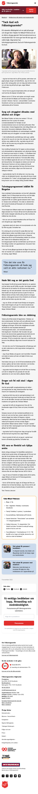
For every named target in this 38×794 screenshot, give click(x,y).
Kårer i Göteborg (6, 704)
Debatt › (4, 736)
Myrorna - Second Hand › (8, 716)
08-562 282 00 (6, 687)
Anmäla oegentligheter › (8, 739)
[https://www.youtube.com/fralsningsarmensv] (19, 776)
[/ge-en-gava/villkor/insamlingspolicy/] (9, 749)
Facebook (16, 589)
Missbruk (4, 17)
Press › (4, 733)
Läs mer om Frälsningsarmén (10, 655)
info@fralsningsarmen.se (9, 690)
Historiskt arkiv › (6, 713)
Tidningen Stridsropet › (8, 726)
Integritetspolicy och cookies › (10, 742)
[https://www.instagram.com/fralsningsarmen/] (7, 776)
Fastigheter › (5, 719)
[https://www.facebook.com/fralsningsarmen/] (3, 776)
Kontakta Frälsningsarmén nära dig (11, 701)
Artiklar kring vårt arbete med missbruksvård (21, 17)
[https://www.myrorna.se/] (11, 764)
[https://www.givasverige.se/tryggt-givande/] (6, 757)
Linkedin (25, 589)
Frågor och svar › (6, 729)
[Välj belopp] (23, 10)
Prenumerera (19, 623)
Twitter (8, 589)
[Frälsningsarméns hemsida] (3, 3)
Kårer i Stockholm (7, 702)
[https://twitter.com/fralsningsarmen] (15, 776)
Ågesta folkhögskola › (8, 723)
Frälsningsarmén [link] (12, 3)
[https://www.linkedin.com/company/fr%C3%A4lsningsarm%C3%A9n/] (11, 776)
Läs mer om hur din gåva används (11, 671)
